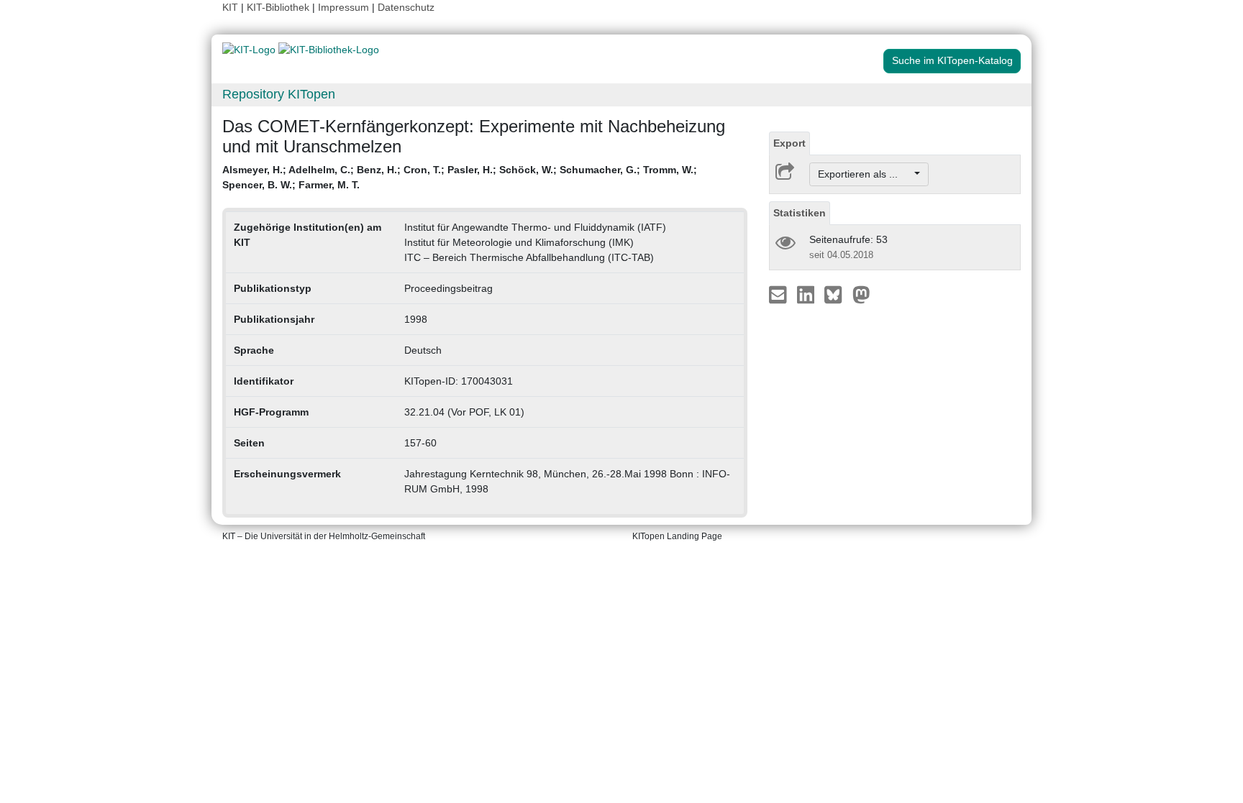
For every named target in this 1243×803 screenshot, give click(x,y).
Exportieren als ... (865, 174)
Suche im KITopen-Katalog (952, 60)
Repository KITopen (278, 94)
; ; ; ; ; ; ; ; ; (459, 177)
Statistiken (799, 213)
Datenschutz (406, 7)
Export (789, 143)
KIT (230, 7)
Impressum (343, 7)
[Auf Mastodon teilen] (861, 294)
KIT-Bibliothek (279, 7)
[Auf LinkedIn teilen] (807, 294)
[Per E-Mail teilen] (779, 294)
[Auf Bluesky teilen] (837, 294)
